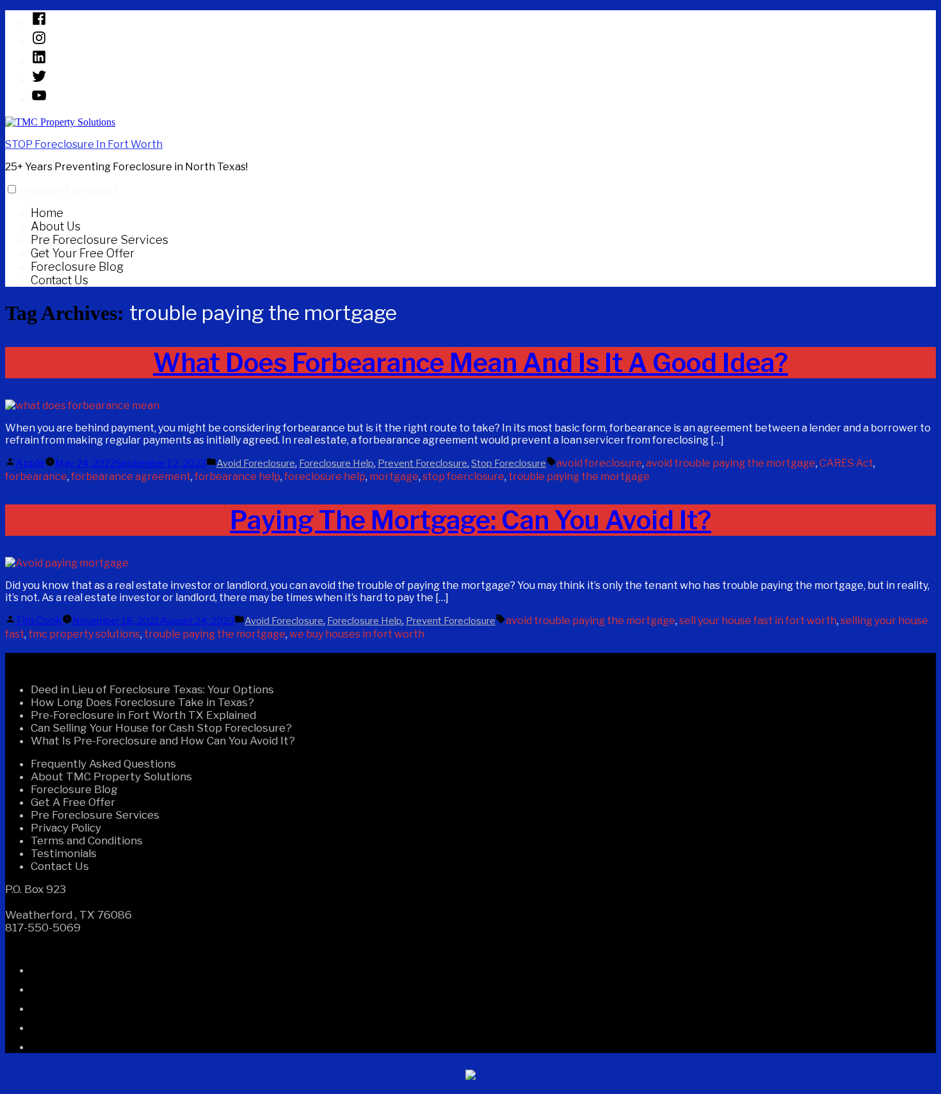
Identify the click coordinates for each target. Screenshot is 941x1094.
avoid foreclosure (599, 463)
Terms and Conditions (87, 840)
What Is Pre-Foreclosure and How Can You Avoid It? (163, 740)
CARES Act (846, 463)
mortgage (394, 477)
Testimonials (64, 853)
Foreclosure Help (336, 463)
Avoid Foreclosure (255, 463)
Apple (30, 463)
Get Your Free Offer (82, 253)
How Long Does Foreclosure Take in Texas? (142, 702)
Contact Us (59, 280)
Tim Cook (38, 621)
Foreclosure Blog (77, 266)
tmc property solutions (84, 634)
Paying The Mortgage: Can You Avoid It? (470, 520)
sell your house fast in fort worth (758, 621)
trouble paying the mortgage (579, 477)
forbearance (36, 477)
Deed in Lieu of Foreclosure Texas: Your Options (152, 689)
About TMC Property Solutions (111, 776)
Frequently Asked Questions (103, 763)
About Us (56, 226)
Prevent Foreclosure (422, 463)
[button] (12, 189)
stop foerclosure (463, 477)
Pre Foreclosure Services (99, 239)
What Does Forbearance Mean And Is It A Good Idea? (470, 362)
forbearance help (237, 477)
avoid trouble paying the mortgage (731, 463)
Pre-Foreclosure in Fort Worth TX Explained (143, 715)
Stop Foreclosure (508, 463)
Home (47, 213)
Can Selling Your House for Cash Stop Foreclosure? (161, 727)
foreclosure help (325, 477)
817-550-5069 (43, 927)
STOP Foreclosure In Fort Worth (84, 144)
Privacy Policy (66, 827)
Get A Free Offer (73, 802)
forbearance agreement (131, 477)
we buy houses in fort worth (356, 634)
